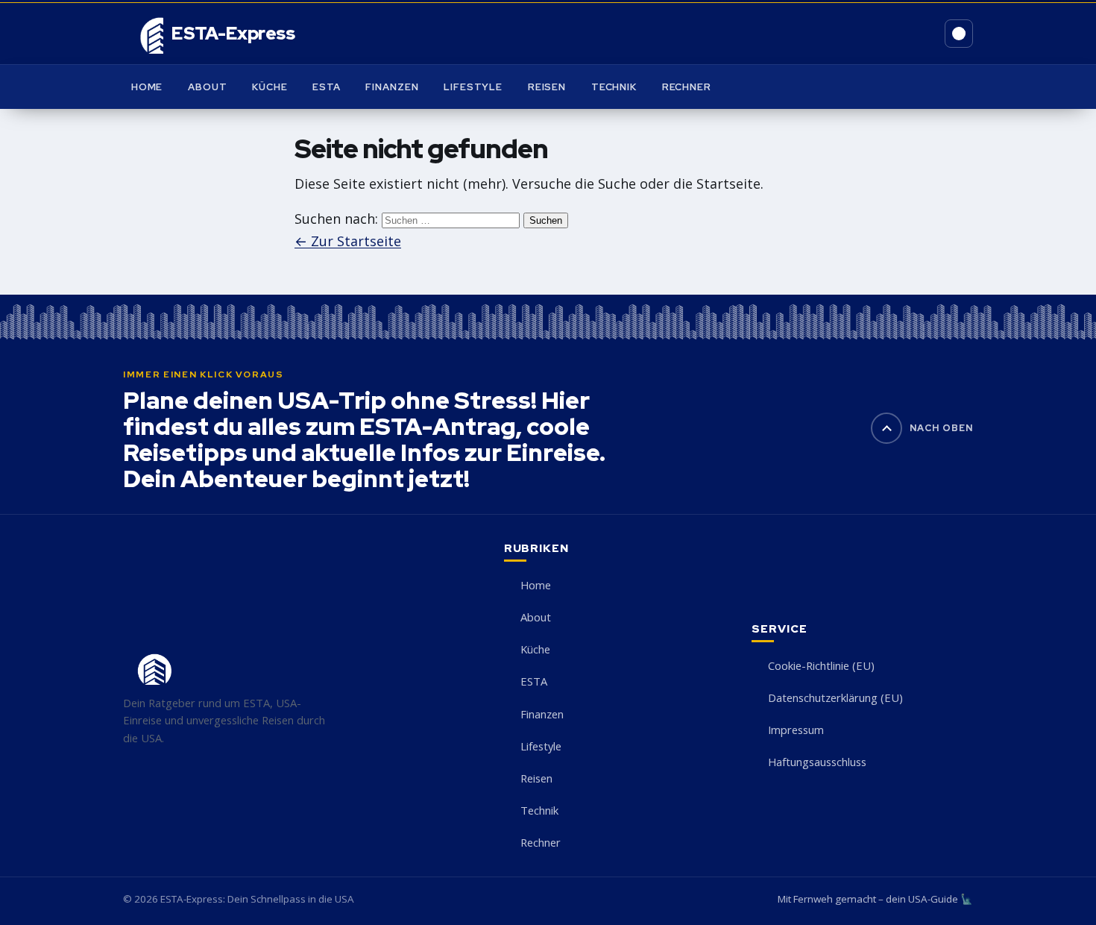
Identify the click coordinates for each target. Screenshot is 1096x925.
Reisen (547, 87)
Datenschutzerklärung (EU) (835, 697)
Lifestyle (473, 87)
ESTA (326, 87)
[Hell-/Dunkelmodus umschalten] (959, 33)
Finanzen (391, 87)
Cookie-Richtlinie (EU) (821, 665)
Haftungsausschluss (817, 761)
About (207, 87)
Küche (269, 87)
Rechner (686, 87)
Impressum (796, 729)
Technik (614, 87)
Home (147, 87)
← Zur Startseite (348, 241)
